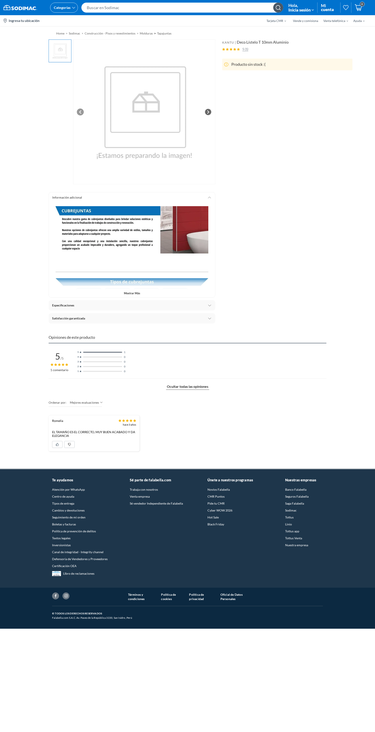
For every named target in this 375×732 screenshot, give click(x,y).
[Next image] (208, 112)
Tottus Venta (293, 538)
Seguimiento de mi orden (69, 517)
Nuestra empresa (296, 545)
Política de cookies (168, 597)
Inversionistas (61, 545)
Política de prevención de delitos (74, 531)
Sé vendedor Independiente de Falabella (156, 503)
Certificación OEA (64, 566)
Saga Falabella (294, 503)
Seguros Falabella (297, 496)
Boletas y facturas (64, 524)
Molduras (146, 33)
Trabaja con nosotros (144, 489)
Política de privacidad (196, 597)
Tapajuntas (164, 33)
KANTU (228, 42)
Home (60, 33)
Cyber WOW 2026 (219, 510)
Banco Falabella (295, 489)
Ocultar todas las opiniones (187, 386)
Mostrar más (132, 293)
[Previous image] (80, 112)
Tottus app (292, 531)
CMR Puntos (216, 496)
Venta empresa (140, 496)
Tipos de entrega (63, 503)
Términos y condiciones (136, 597)
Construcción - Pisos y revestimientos (110, 33)
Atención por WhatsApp (68, 489)
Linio (288, 524)
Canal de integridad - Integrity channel (78, 552)
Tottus (289, 517)
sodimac (74, 33)
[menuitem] (273, 20)
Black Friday (215, 524)
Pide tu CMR (216, 503)
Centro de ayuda (63, 496)
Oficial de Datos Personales (231, 597)
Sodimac (291, 510)
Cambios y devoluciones (68, 510)
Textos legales (61, 538)
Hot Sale (213, 517)
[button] (182, 7)
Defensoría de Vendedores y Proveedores (80, 559)
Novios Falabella (218, 489)
